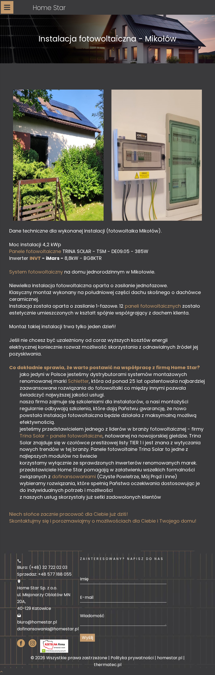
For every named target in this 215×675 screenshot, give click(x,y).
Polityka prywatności (132, 658)
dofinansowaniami (74, 476)
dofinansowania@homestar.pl (48, 629)
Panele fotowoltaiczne (35, 251)
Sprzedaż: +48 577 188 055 (44, 574)
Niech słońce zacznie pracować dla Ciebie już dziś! (68, 514)
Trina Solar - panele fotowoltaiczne (61, 435)
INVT (35, 258)
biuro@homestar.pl (37, 622)
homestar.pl (169, 658)
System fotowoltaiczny (36, 272)
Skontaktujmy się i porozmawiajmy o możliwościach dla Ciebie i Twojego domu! (102, 521)
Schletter (78, 381)
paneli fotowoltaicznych (153, 306)
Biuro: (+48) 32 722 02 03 (42, 567)
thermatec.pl (107, 665)
